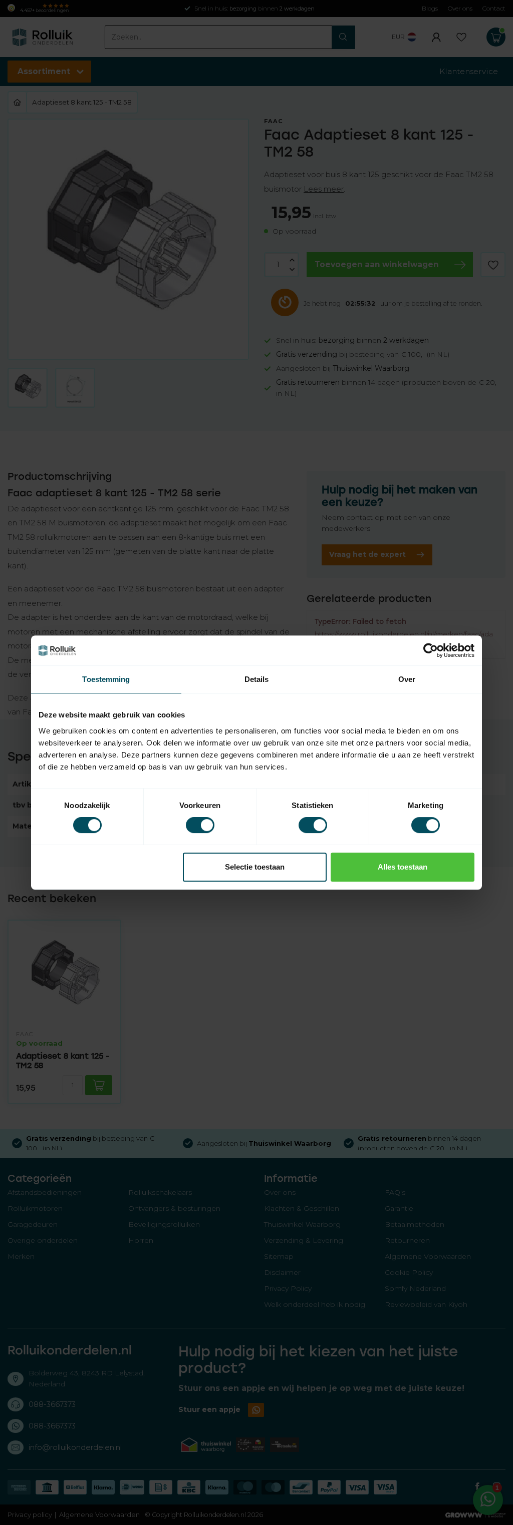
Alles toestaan (402, 867)
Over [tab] (406, 679)
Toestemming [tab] (106, 679)
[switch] (200, 825)
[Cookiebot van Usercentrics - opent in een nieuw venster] (430, 650)
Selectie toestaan (255, 867)
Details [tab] (256, 679)
